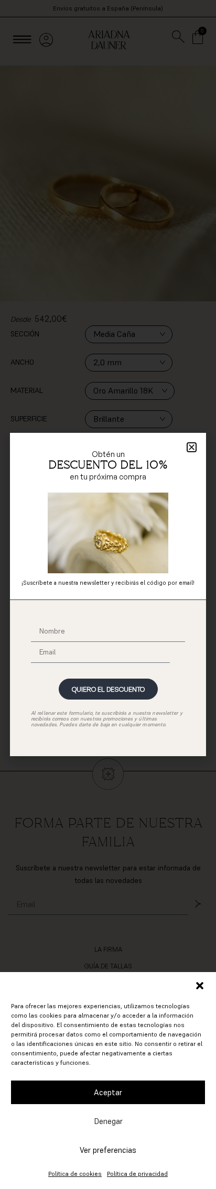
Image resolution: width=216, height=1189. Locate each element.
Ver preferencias (108, 1150)
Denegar (108, 1121)
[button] (200, 985)
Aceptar (108, 1092)
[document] (108, 594)
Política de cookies (75, 1173)
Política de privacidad (137, 1173)
